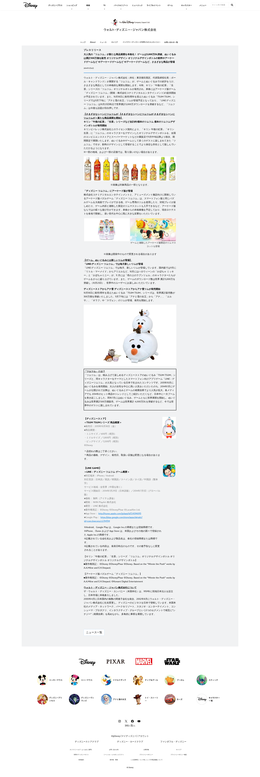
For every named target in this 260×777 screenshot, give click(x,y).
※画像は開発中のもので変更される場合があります (130, 254)
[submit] (232, 5)
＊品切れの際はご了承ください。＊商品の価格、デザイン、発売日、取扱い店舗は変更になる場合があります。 (122, 455)
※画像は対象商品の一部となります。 (130, 185)
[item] (72, 5)
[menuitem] (55, 5)
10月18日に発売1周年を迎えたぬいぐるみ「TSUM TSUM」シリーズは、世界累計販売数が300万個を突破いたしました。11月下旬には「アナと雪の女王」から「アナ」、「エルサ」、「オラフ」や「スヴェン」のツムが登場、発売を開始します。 (129, 295)
